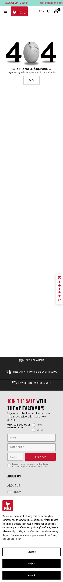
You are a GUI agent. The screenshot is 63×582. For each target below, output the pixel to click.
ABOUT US (13, 485)
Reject (31, 563)
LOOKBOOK (14, 492)
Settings (31, 551)
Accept (31, 575)
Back (31, 80)
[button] (59, 289)
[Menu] (5, 11)
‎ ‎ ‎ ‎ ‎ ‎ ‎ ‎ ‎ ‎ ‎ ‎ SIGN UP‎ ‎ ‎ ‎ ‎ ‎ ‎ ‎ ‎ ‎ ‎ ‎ (40, 457)
